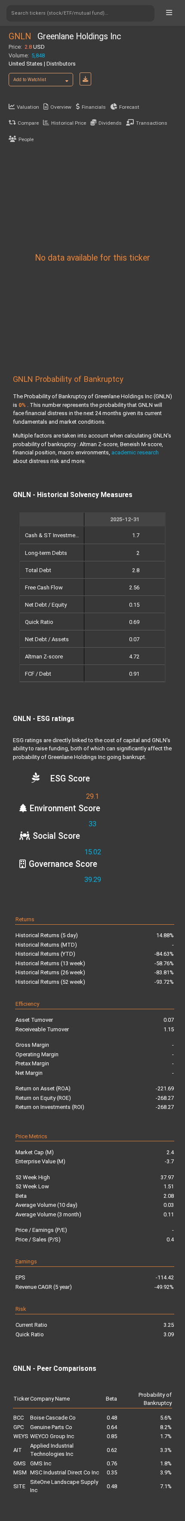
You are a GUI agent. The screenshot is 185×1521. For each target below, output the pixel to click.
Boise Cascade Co (53, 1417)
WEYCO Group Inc (52, 1436)
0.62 (112, 1450)
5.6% (166, 1417)
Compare (28, 123)
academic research (135, 452)
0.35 (112, 1472)
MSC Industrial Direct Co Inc (64, 1472)
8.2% (166, 1427)
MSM (20, 1472)
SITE (19, 1486)
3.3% (166, 1450)
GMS (19, 1463)
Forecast (129, 107)
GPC (18, 1427)
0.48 (112, 1417)
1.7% (166, 1436)
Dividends (110, 123)
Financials (94, 107)
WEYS (20, 1436)
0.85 (112, 1436)
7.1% (166, 1486)
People (26, 139)
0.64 (112, 1427)
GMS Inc (40, 1463)
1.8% (166, 1463)
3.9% (166, 1472)
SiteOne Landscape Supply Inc (64, 1486)
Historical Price (68, 123)
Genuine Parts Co (51, 1427)
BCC (18, 1417)
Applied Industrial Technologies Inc (52, 1450)
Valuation (28, 107)
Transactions (151, 123)
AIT (17, 1450)
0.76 (112, 1463)
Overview (60, 107)
